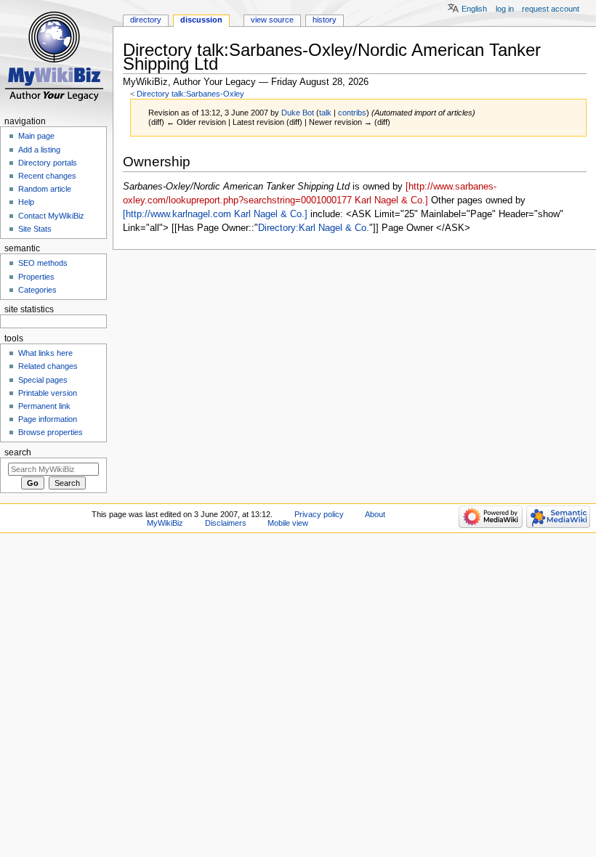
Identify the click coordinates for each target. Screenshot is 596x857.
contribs (352, 112)
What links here (45, 353)
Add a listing (39, 149)
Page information (47, 419)
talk (325, 112)
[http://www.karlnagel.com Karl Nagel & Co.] (215, 214)
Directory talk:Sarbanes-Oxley (190, 93)
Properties (36, 276)
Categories (37, 289)
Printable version (47, 393)
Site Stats (35, 228)
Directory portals (47, 162)
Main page (36, 135)
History (325, 19)
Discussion (201, 19)
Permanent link (44, 406)
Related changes (48, 366)
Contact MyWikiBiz (51, 215)
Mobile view (287, 523)
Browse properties (50, 432)
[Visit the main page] (56, 56)
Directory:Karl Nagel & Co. (313, 228)
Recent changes (47, 175)
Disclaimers (225, 523)
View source (272, 19)
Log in (505, 8)
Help (26, 202)
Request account (550, 8)
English (474, 8)
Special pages (43, 379)
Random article (44, 188)
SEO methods (43, 263)
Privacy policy (319, 514)
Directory (145, 19)
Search (17, 452)
